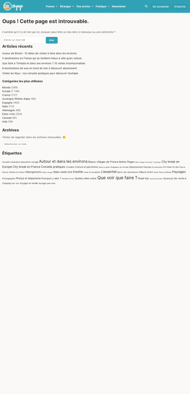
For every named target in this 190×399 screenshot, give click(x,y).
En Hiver (167, 167)
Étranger (65, 6)
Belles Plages (127, 161)
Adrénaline (15, 162)
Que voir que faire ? (117, 177)
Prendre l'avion (68, 179)
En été (175, 167)
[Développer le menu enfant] (57, 6)
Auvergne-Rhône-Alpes (16, 98)
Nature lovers (146, 172)
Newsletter (119, 6)
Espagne (7, 102)
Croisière (70, 167)
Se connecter (161, 6)
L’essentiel (109, 172)
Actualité (6, 162)
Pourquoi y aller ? (51, 178)
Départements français (140, 167)
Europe (6, 91)
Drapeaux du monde (119, 167)
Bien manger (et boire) (144, 162)
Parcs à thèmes (165, 172)
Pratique (101, 6)
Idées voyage (47, 172)
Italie (5, 106)
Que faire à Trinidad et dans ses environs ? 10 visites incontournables (43, 63)
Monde (6, 87)
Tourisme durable (155, 179)
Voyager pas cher (47, 183)
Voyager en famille (29, 183)
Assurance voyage (29, 162)
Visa (17, 183)
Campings (157, 162)
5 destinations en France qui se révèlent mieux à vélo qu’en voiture (42, 58)
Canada (7, 117)
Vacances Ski (170, 178)
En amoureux (157, 167)
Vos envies (83, 6)
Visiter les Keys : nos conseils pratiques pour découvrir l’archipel (40, 73)
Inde (4, 121)
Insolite (78, 172)
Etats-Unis (8, 113)
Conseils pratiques (53, 166)
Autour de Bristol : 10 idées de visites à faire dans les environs (39, 53)
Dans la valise (104, 167)
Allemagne (8, 110)
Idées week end (62, 171)
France (50, 6)
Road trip (143, 178)
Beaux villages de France (103, 161)
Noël (156, 172)
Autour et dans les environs (63, 161)
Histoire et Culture (16, 172)
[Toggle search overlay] (146, 6)
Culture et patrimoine (86, 167)
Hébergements (33, 172)
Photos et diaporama (28, 178)
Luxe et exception (92, 172)
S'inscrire (180, 6)
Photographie (8, 178)
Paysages (179, 172)
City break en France (26, 167)
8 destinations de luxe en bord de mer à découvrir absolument (39, 68)
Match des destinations (127, 172)
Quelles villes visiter (86, 178)
